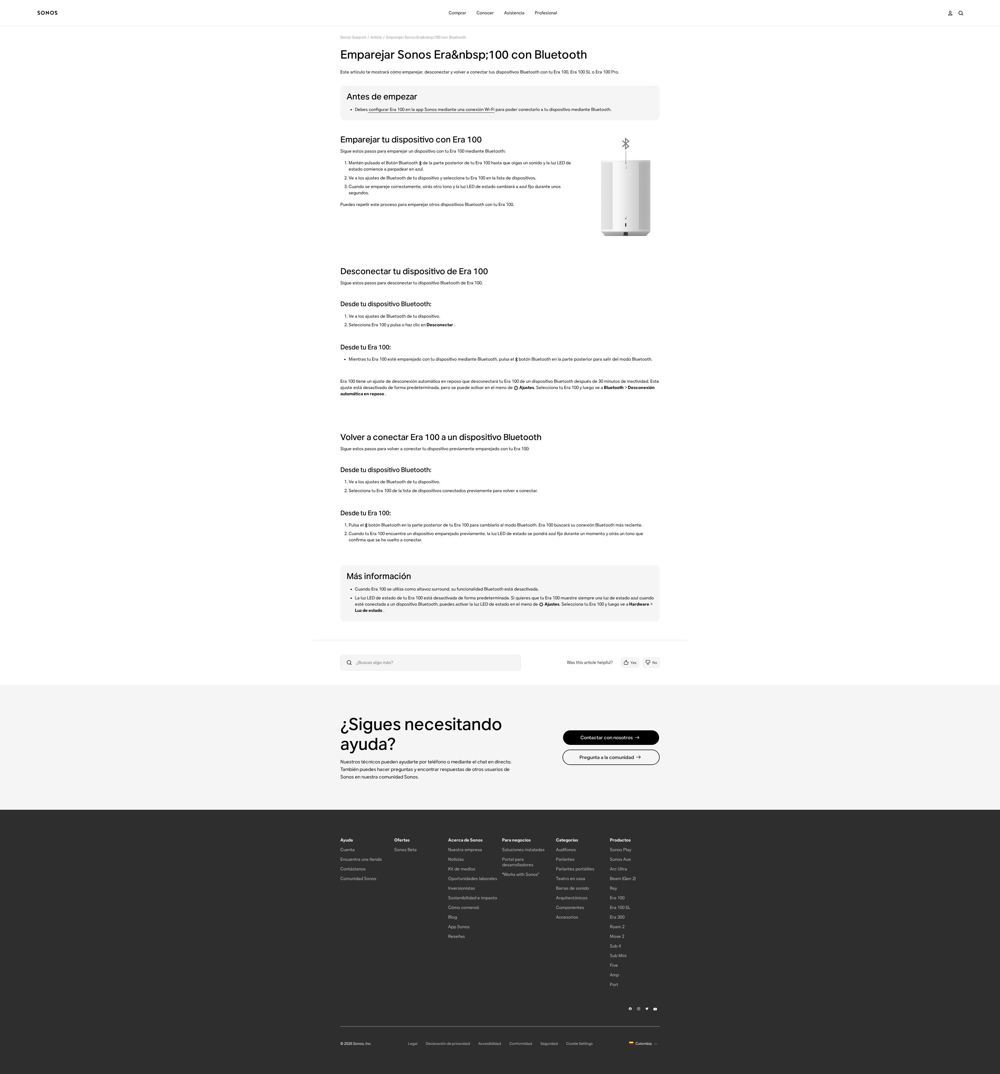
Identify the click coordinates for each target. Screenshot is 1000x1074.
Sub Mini (618, 955)
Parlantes (565, 859)
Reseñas (456, 936)
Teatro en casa (570, 878)
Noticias (456, 859)
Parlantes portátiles (575, 869)
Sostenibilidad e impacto (472, 898)
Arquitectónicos (572, 898)
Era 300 (617, 917)
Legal (412, 1043)
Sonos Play (620, 849)
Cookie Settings (579, 1043)
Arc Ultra (618, 869)
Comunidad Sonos (358, 878)
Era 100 (617, 898)
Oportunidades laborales (472, 878)
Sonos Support (353, 37)
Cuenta (347, 849)
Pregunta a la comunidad (606, 757)
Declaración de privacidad (448, 1043)
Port (614, 984)
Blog (452, 917)
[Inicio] (47, 13)
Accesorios (567, 917)
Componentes (570, 907)
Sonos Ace (620, 859)
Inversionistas (461, 888)
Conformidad (520, 1043)
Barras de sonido (572, 888)
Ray (613, 888)
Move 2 (617, 936)
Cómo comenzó (463, 907)
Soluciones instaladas (523, 849)
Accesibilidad (489, 1043)
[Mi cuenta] (950, 13)
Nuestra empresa (465, 849)
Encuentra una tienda (361, 859)
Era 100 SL (620, 907)
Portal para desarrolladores (517, 862)
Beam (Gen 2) (623, 878)
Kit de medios (461, 869)
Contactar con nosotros (606, 737)
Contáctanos (353, 869)
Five (614, 965)
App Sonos (459, 926)
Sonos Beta (405, 849)
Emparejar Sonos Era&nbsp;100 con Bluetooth (426, 37)
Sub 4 (615, 946)
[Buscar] (961, 13)
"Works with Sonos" (520, 874)
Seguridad (549, 1043)
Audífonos (566, 849)
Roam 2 (617, 926)
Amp (614, 975)
